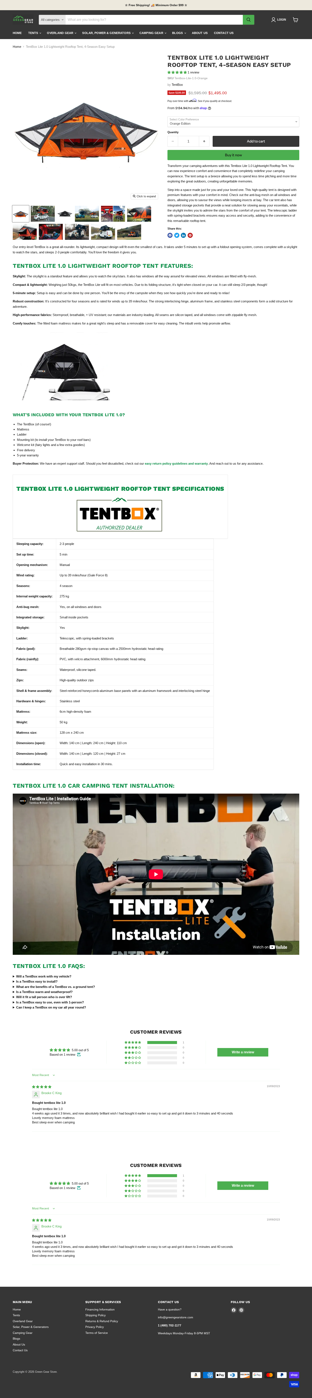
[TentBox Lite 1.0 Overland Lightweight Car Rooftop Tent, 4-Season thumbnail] (129, 231)
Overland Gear (60, 33)
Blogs (178, 33)
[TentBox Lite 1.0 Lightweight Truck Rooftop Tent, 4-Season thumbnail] (77, 231)
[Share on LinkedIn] (183, 235)
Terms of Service (96, 1333)
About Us (200, 33)
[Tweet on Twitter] (176, 235)
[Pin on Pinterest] (190, 235)
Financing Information (100, 1309)
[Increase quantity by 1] (204, 141)
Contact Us (223, 33)
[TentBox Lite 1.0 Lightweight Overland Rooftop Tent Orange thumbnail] (20, 213)
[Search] (248, 20)
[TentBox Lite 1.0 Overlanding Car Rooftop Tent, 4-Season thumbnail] (103, 231)
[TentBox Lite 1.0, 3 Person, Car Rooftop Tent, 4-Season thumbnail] (24, 231)
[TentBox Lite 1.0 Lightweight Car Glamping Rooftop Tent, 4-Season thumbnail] (50, 231)
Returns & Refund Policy (101, 1321)
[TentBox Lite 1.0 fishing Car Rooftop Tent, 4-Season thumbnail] (42, 213)
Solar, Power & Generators (106, 33)
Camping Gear (151, 33)
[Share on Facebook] (170, 235)
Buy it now (233, 155)
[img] (41, 1087)
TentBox (177, 84)
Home (17, 33)
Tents (33, 33)
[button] (177, 72)
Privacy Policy (94, 1327)
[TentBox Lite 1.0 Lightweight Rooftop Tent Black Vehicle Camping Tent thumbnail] (64, 213)
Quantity (172, 132)
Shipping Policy (95, 1315)
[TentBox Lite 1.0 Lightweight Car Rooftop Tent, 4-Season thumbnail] (86, 213)
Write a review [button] (243, 1052)
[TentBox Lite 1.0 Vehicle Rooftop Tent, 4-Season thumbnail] (113, 213)
